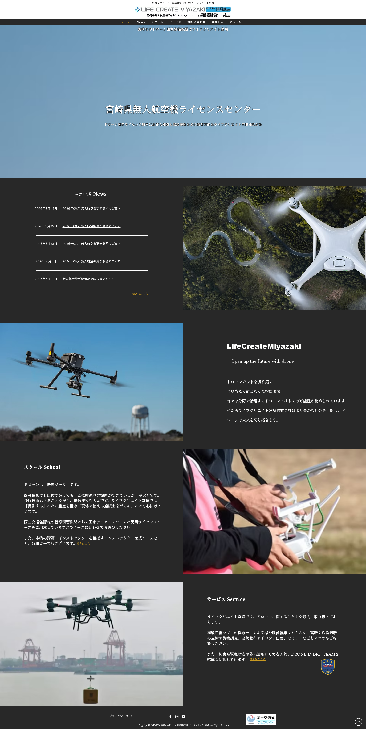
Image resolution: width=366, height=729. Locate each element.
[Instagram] (177, 716)
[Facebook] (170, 716)
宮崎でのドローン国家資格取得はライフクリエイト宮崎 (183, 29)
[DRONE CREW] (183, 716)
